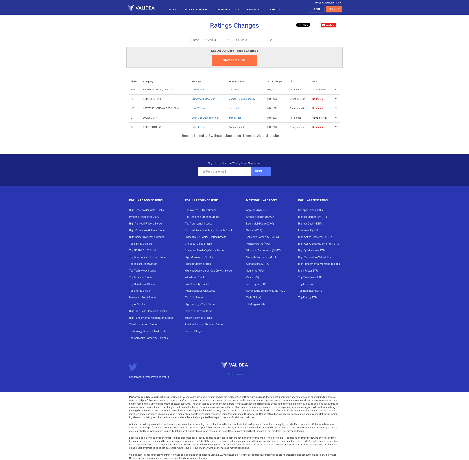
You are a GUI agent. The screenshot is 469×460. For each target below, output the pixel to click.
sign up (334, 9)
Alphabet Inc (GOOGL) (258, 263)
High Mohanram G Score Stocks (147, 230)
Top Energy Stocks (140, 290)
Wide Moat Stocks (195, 277)
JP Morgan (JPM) (256, 304)
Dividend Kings (193, 331)
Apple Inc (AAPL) (256, 210)
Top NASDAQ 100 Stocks (143, 250)
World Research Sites (326, 3)
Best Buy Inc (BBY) (256, 284)
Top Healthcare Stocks (142, 284)
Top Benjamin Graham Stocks (202, 216)
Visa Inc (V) (252, 277)
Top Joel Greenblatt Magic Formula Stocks (209, 230)
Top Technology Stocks (142, 270)
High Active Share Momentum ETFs (318, 243)
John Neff (234, 89)
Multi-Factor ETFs (308, 270)
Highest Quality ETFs (310, 223)
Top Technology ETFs (310, 277)
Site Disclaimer (234, 374)
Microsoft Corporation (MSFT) (263, 250)
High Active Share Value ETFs (315, 236)
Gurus (170, 9)
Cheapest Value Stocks (198, 243)
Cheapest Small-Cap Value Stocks (204, 250)
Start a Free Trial (234, 60)
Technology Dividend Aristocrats (147, 331)
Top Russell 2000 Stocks (143, 263)
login (316, 9)
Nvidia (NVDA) (254, 230)
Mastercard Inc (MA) (258, 243)
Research (253, 9)
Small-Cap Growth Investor (205, 118)
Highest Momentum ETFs (313, 216)
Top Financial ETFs (309, 284)
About (274, 9)
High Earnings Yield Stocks (200, 304)
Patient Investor (200, 127)
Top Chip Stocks (194, 297)
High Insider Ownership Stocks (146, 236)
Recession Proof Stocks (143, 297)
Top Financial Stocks (141, 277)
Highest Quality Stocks (198, 263)
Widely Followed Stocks (198, 317)
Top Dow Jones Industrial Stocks (148, 257)
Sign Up (261, 171)
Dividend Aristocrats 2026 (144, 216)
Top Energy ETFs (307, 297)
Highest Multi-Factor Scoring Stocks (205, 236)
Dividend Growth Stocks (198, 311)
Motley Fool (235, 118)
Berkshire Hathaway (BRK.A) (262, 236)
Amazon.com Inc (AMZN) (260, 216)
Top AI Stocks (137, 304)
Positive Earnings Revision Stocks (204, 324)
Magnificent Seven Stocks (200, 290)
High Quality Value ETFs (311, 250)
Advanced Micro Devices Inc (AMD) (266, 290)
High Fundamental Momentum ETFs (319, 263)
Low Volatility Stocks (197, 284)
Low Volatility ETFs (309, 230)
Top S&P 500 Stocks (140, 243)
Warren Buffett (236, 127)
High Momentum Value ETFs (314, 257)
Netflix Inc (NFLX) (255, 270)
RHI (132, 127)
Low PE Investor (200, 89)
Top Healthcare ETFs (310, 290)
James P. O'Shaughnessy (242, 99)
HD (132, 99)
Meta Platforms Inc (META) (262, 257)
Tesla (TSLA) (253, 297)
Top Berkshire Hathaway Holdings (148, 337)
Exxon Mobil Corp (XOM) (260, 223)
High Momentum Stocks (199, 257)
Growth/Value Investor (203, 99)
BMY (133, 89)
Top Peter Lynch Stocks (198, 223)
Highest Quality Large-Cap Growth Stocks (208, 270)
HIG (132, 108)
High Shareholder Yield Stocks (146, 210)
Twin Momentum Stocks (143, 324)
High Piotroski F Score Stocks (146, 223)
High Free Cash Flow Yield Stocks (148, 311)
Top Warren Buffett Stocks (200, 210)
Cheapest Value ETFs (310, 210)
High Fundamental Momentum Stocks (151, 317)
